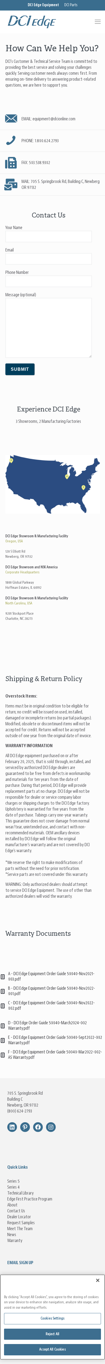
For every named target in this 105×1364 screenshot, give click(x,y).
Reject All (52, 1334)
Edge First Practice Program (29, 1199)
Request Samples (21, 1223)
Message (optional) (20, 295)
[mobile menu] (97, 21)
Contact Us (16, 1211)
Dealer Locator (19, 1217)
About (12, 1205)
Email (9, 250)
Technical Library (20, 1193)
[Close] (98, 1280)
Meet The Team (20, 1229)
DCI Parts (71, 5)
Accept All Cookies (52, 1349)
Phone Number (17, 272)
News (11, 1235)
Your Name (13, 228)
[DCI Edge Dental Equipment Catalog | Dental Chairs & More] (52, 21)
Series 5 (13, 1181)
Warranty (14, 1241)
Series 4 (13, 1187)
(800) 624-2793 (19, 1111)
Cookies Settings (52, 1318)
